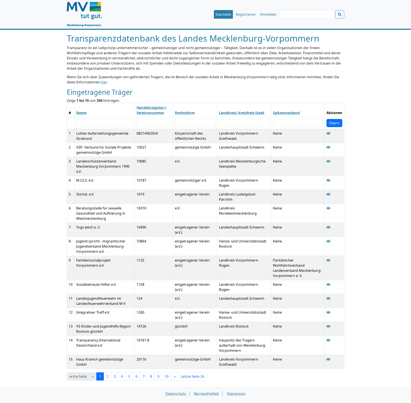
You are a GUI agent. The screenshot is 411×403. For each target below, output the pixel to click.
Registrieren (246, 14)
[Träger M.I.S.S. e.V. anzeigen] (328, 180)
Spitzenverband (286, 112)
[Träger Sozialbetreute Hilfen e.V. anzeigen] (328, 284)
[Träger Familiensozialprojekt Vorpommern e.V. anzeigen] (328, 260)
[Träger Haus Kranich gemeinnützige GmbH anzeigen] (328, 359)
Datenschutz (175, 393)
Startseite (223, 14)
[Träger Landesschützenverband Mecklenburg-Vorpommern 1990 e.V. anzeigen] (328, 161)
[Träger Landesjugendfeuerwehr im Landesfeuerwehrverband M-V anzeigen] (328, 298)
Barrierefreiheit (206, 393)
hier (104, 82)
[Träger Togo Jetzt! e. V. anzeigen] (328, 227)
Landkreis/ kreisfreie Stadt (241, 112)
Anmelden (268, 14)
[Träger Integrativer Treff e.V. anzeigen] (328, 312)
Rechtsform (185, 112)
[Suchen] (339, 14)
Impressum (236, 393)
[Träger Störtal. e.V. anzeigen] (328, 194)
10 (166, 376)
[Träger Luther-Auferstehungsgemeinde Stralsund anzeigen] (328, 133)
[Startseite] (86, 14)
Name (81, 112)
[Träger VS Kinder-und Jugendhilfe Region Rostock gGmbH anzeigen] (328, 326)
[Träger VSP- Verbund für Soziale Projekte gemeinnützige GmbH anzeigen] (328, 147)
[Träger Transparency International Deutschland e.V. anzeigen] (328, 340)
